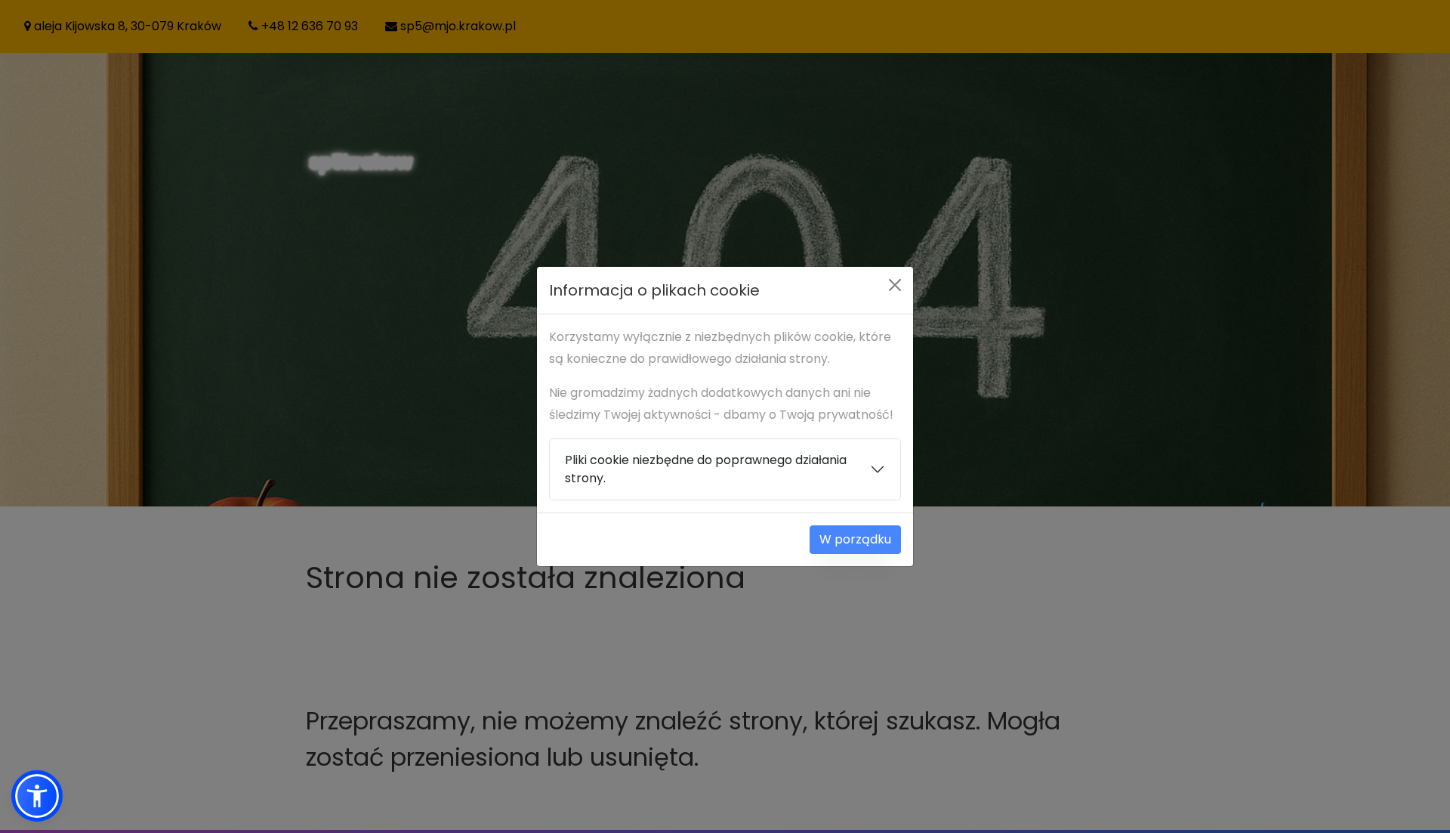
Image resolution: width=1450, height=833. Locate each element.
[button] (37, 796)
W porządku (855, 539)
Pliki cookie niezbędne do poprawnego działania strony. (706, 469)
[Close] (895, 285)
